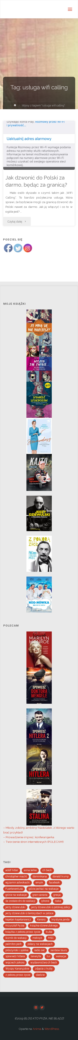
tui (48, 956)
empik (39, 882)
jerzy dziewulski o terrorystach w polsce (29, 913)
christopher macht (16, 876)
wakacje (61, 956)
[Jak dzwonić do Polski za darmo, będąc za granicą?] (39, 145)
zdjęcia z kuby (44, 968)
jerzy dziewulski (15, 907)
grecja (57, 894)
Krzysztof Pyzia (14, 925)
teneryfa (36, 956)
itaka (58, 900)
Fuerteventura (14, 888)
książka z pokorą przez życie (22, 931)
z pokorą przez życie (17, 974)
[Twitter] (42, 1007)
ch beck (47, 870)
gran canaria (39, 894)
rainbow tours (58, 950)
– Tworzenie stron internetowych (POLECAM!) (33, 841)
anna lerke (30, 870)
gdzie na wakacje (16, 894)
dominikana (40, 876)
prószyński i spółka (16, 950)
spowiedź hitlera (15, 956)
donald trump (61, 876)
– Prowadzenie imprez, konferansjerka (28, 837)
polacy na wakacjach (40, 943)
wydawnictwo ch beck (43, 962)
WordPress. (52, 1028)
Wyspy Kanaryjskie (17, 968)
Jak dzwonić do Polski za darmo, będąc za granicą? (36, 181)
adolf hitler (11, 870)
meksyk (37, 937)
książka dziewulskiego (44, 925)
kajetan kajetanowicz (18, 919)
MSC (51, 937)
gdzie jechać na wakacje (43, 888)
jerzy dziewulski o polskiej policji (50, 907)
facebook (54, 882)
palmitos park (13, 943)
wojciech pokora (14, 962)
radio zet (39, 950)
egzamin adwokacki (17, 882)
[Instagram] (36, 1007)
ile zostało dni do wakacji (20, 900)
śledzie (40, 974)
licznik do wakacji (16, 937)
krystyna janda (61, 919)
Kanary (41, 919)
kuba (49, 931)
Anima (36, 1028)
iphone (45, 900)
